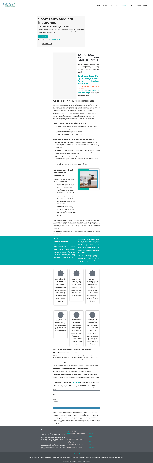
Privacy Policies (76, 453)
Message (55, 399)
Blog (132, 5)
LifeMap (88, 92)
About (98, 5)
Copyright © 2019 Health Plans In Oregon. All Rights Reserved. (76, 461)
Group (117, 5)
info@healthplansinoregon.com (76, 433)
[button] (149, 5)
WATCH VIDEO (47, 44)
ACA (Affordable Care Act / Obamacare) (78, 128)
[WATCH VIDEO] (39, 44)
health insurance (66, 152)
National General (83, 90)
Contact (145, 5)
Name (54, 389)
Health (111, 5)
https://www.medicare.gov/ (92, 456)
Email (54, 394)
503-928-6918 (55, 40)
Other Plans (125, 5)
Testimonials (138, 5)
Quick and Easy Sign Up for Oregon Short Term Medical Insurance (88, 80)
